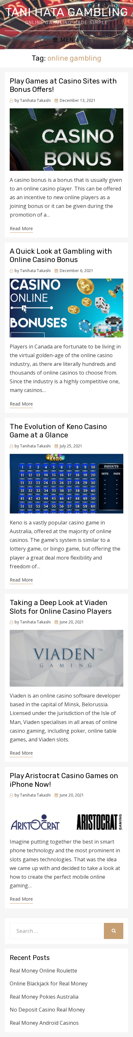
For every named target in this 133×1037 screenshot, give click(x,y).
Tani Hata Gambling (66, 12)
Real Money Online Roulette (43, 970)
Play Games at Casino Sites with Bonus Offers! (63, 85)
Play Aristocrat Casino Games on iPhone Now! (64, 779)
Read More (21, 228)
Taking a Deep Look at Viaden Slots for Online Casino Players (61, 606)
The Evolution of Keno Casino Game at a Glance (58, 430)
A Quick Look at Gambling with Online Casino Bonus (61, 255)
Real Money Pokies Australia (44, 996)
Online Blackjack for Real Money (48, 983)
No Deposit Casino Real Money (47, 1009)
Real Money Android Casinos (44, 1022)
